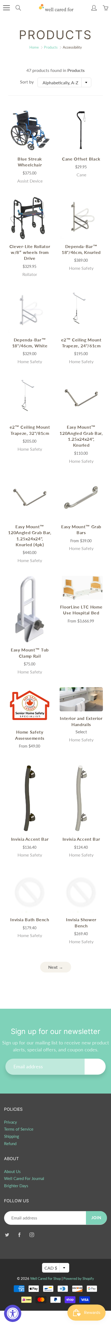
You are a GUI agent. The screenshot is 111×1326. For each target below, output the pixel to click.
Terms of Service (18, 1129)
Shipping (11, 1136)
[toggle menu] (6, 8)
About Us (12, 1171)
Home (34, 47)
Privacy (10, 1122)
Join (95, 1066)
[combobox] (64, 82)
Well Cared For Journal (24, 1178)
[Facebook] (19, 1235)
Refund (10, 1143)
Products (51, 47)
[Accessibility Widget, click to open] (12, 1313)
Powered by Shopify (78, 1278)
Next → (55, 967)
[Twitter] (7, 1235)
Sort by (27, 81)
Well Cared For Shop (45, 1278)
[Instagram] (31, 1235)
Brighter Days (16, 1185)
